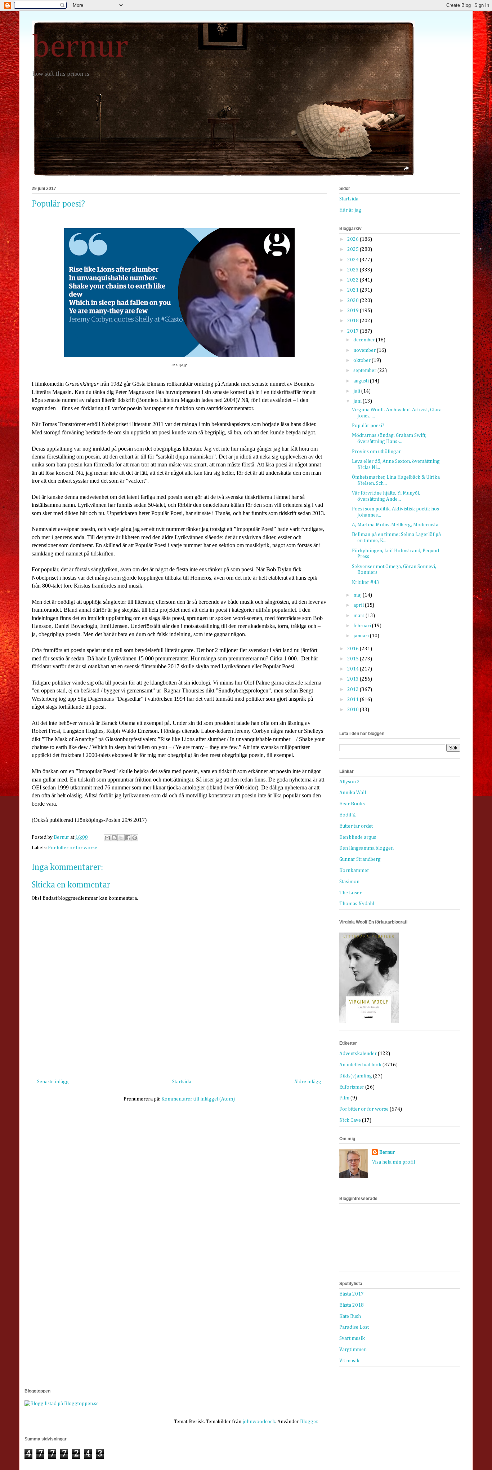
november (365, 350)
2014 (353, 669)
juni (358, 401)
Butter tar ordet (356, 826)
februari (362, 625)
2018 (353, 320)
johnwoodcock (258, 1421)
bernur (80, 47)
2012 (353, 689)
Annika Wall (352, 792)
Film (344, 1098)
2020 (353, 300)
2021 (353, 290)
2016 (353, 648)
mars (359, 615)
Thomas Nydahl (356, 903)
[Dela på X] (121, 837)
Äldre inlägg (307, 1081)
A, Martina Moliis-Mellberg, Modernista (395, 524)
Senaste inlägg (53, 1081)
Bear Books (352, 803)
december (364, 339)
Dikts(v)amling (355, 1076)
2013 (353, 679)
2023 (353, 270)
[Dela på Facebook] (127, 837)
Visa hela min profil (393, 1162)
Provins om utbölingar (376, 451)
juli (357, 391)
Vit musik (349, 1360)
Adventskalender (358, 1053)
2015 (353, 658)
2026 (353, 239)
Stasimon (349, 881)
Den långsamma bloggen (366, 848)
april (359, 605)
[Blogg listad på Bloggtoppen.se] (61, 1403)
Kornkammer (354, 870)
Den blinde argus (357, 837)
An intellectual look (360, 1064)
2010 (353, 709)
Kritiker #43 (365, 582)
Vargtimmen (353, 1349)
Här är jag (350, 210)
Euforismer (351, 1087)
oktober (362, 360)
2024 (353, 259)
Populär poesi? (368, 425)
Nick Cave (350, 1120)
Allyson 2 (349, 781)
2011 (353, 699)
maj (358, 595)
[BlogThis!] (114, 837)
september (365, 370)
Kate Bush (350, 1316)
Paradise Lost (354, 1327)
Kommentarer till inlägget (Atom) (198, 1099)
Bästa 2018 (351, 1305)
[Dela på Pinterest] (134, 837)
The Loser (350, 892)
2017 (353, 331)
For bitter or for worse (72, 847)
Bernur (387, 1152)
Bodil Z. (347, 815)
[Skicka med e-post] (107, 837)
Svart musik (352, 1338)
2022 (353, 280)
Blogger (309, 1421)
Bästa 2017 (351, 1294)
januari (361, 635)
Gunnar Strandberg (360, 859)
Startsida (181, 1081)
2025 (353, 249)
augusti (361, 381)
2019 (353, 310)
